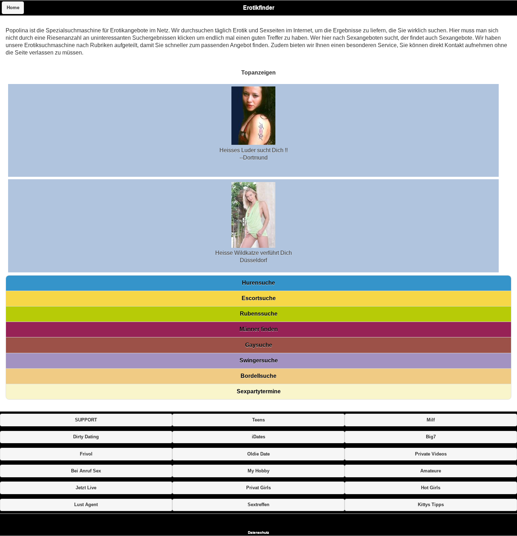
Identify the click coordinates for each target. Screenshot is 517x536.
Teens (258, 420)
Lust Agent (86, 504)
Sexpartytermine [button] (259, 391)
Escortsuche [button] (259, 298)
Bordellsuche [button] (258, 376)
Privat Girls (258, 487)
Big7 (431, 436)
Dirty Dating (86, 436)
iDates (258, 436)
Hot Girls (430, 487)
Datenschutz (258, 532)
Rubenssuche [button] (258, 314)
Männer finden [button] (259, 329)
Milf (431, 420)
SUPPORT (86, 420)
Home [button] (13, 7)
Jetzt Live (86, 487)
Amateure (430, 471)
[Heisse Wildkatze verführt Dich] (253, 246)
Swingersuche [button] (259, 360)
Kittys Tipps (431, 504)
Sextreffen (258, 504)
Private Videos (431, 454)
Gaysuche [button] (258, 345)
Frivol (86, 454)
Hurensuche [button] (258, 283)
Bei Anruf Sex (86, 471)
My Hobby (258, 471)
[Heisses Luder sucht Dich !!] (253, 143)
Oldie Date (258, 454)
